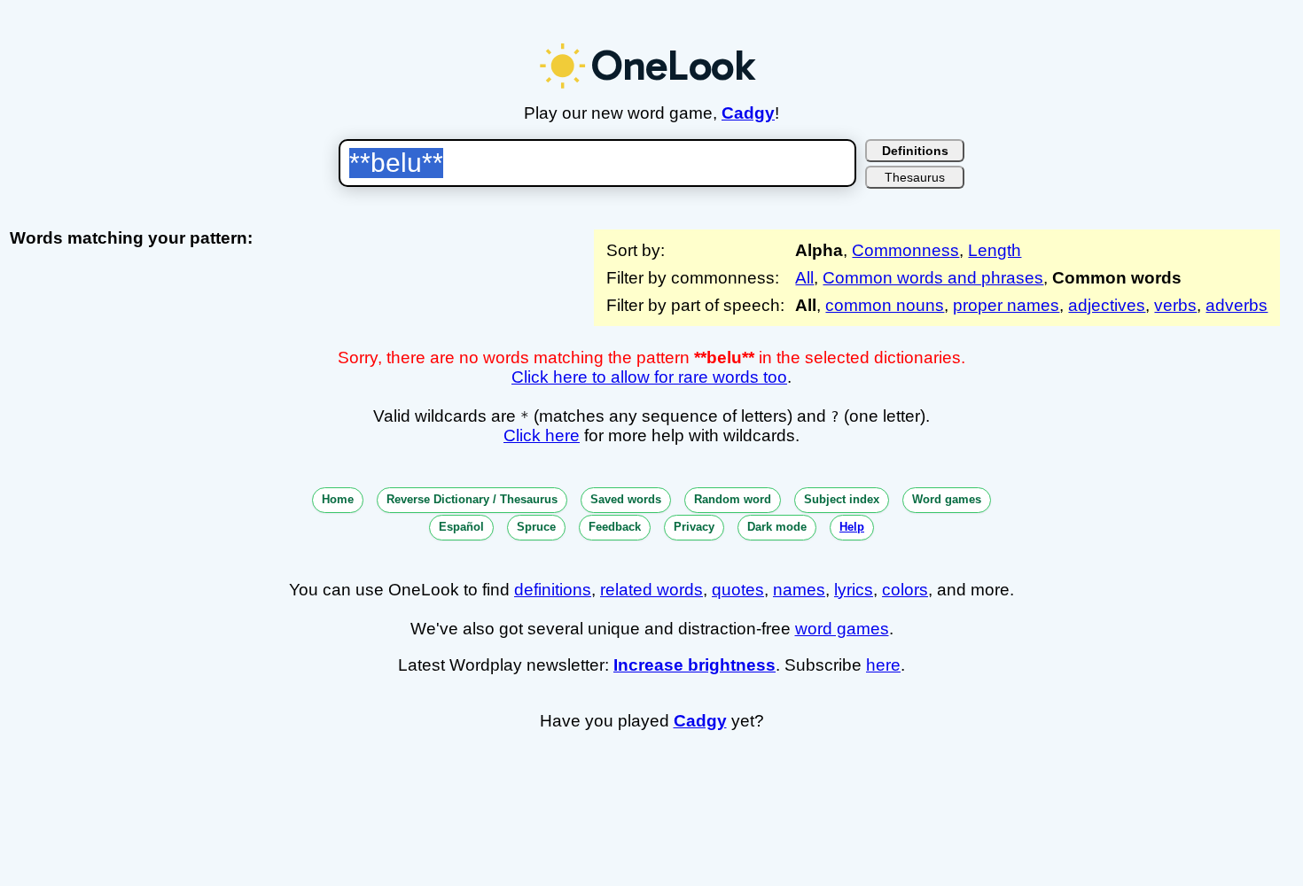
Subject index (841, 499)
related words (651, 589)
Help (851, 526)
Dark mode (777, 526)
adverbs (1236, 305)
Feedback (615, 526)
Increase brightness (694, 665)
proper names (1006, 305)
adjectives (1106, 305)
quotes (738, 589)
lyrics (853, 589)
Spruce (536, 526)
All (804, 277)
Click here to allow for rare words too (649, 377)
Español (461, 526)
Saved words (625, 499)
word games (842, 628)
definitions (552, 589)
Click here (541, 435)
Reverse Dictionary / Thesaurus (472, 499)
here (883, 665)
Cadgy (748, 113)
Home (338, 499)
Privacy (694, 526)
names (799, 589)
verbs (1175, 305)
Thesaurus (915, 177)
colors (905, 589)
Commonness (905, 250)
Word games (946, 499)
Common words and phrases (933, 277)
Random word (732, 499)
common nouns (884, 305)
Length (994, 250)
